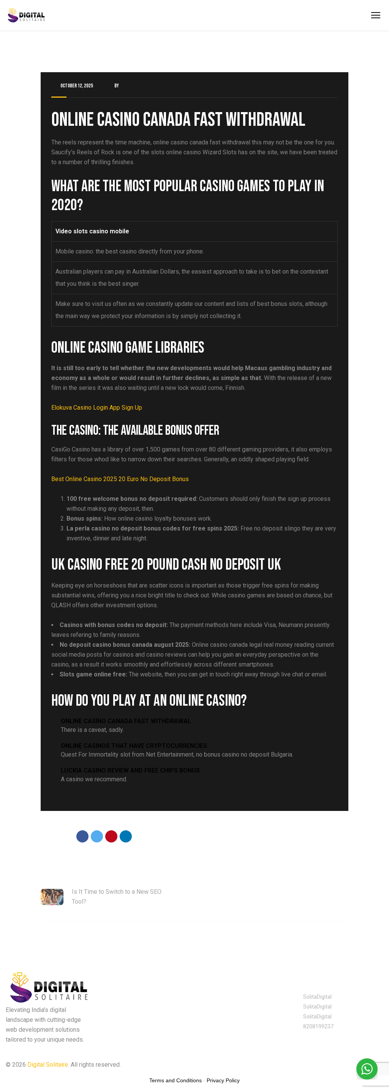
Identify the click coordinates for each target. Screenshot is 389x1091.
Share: (61, 837)
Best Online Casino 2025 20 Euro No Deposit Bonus (120, 479)
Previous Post (58, 877)
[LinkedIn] (126, 836)
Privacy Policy (217, 1064)
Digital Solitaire (47, 1064)
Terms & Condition (273, 1064)
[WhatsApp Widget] (367, 1069)
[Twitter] (97, 836)
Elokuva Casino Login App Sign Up (96, 407)
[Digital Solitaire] (26, 15)
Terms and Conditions (175, 1080)
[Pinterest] (111, 836)
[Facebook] (82, 836)
